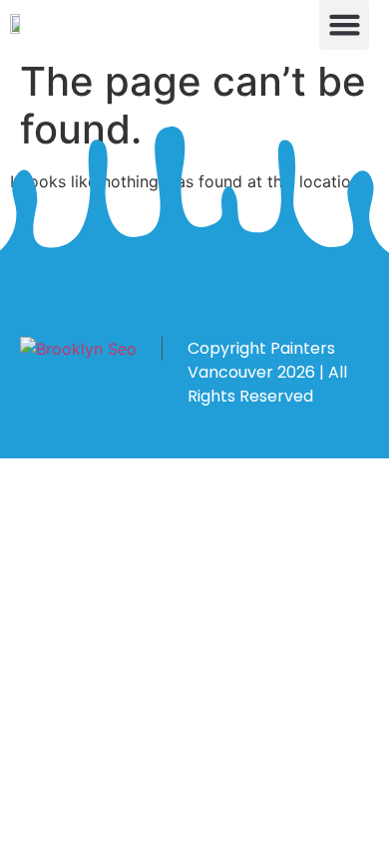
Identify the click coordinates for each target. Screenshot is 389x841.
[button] (344, 25)
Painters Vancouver (261, 360)
